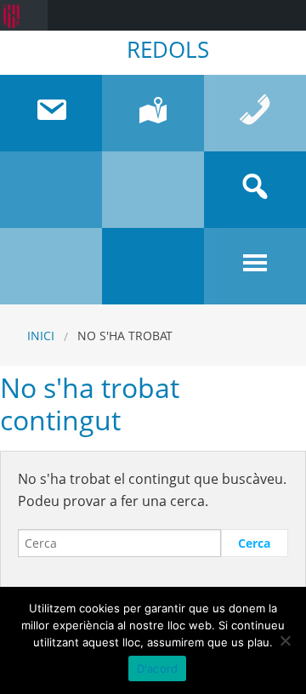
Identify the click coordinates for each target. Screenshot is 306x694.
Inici (40, 335)
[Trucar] (255, 113)
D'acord (157, 668)
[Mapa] (153, 113)
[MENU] (255, 266)
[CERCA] (255, 189)
